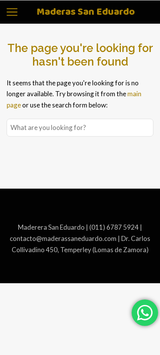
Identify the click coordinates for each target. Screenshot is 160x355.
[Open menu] (12, 12)
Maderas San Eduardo (86, 12)
